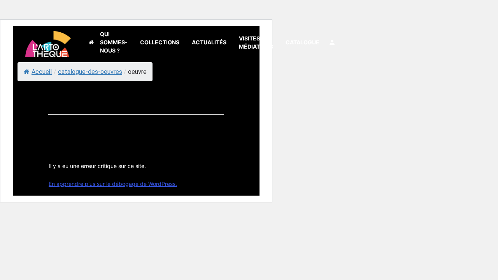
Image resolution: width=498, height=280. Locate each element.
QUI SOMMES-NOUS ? (114, 42)
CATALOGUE (302, 42)
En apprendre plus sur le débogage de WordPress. (113, 183)
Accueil (42, 71)
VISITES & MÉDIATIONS (256, 42)
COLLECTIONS (159, 42)
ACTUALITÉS (209, 42)
